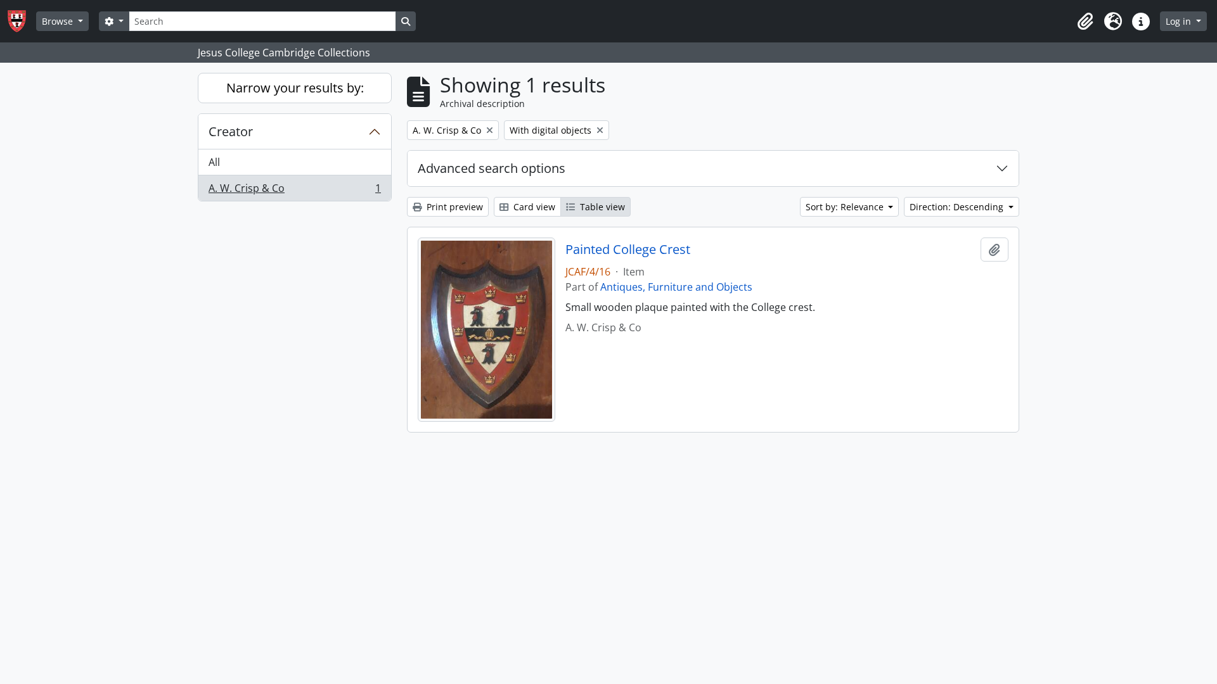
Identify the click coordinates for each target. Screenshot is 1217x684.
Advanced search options (491, 168)
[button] (1085, 21)
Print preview (453, 207)
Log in (1180, 21)
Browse (58, 21)
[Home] (22, 21)
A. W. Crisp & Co (294, 191)
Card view (533, 207)
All (214, 162)
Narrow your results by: (295, 87)
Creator (231, 131)
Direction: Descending (958, 207)
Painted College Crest (627, 249)
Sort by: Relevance (846, 207)
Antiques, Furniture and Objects (676, 287)
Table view (601, 207)
